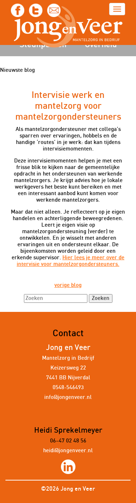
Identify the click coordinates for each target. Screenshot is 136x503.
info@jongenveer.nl (68, 397)
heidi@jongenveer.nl (68, 450)
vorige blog (68, 285)
